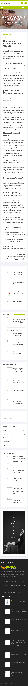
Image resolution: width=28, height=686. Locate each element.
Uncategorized (7, 34)
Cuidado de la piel (7, 437)
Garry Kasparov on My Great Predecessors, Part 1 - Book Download (14, 249)
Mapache (6, 37)
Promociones (6, 441)
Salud (4, 445)
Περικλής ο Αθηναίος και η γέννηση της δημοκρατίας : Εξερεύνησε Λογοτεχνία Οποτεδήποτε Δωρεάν (15, 258)
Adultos (5, 430)
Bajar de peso (6, 434)
